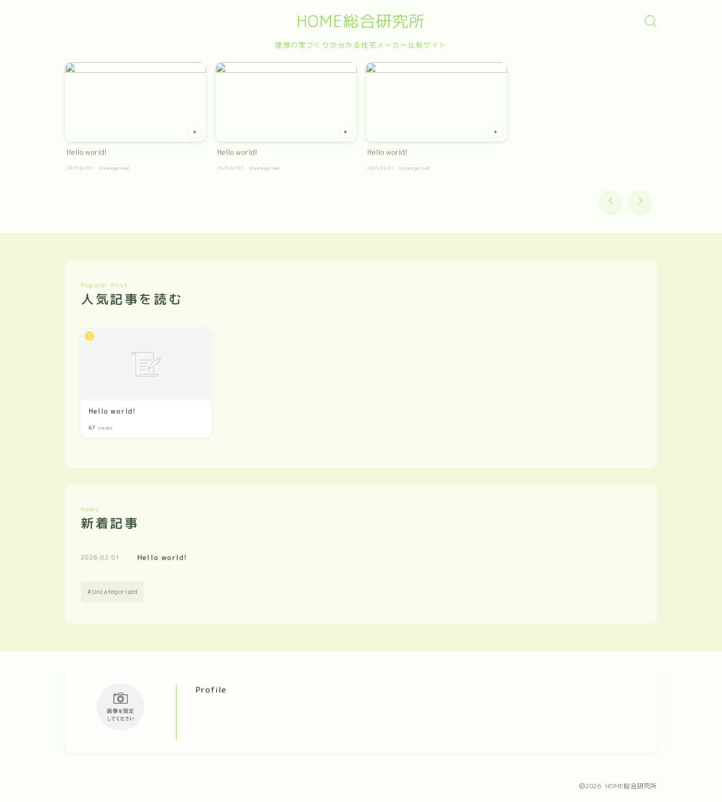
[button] (610, 201)
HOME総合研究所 (361, 21)
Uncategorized (115, 591)
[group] (135, 119)
